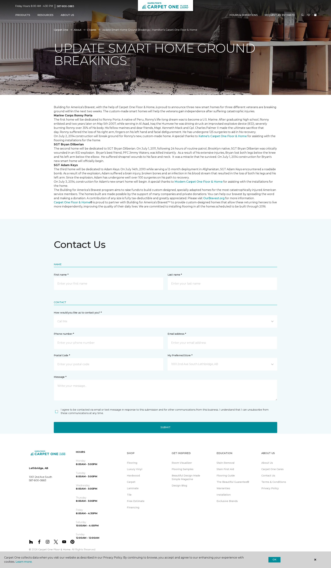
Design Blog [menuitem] (179, 485)
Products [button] (22, 15)
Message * (60, 377)
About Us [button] (67, 15)
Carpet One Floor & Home (72, 202)
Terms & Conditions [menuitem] (273, 482)
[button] (302, 15)
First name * (61, 274)
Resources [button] (45, 15)
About (77, 29)
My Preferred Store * (180, 355)
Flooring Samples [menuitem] (182, 469)
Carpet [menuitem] (131, 482)
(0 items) (315, 15)
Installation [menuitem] (224, 494)
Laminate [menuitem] (133, 488)
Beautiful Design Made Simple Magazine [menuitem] (186, 477)
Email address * (177, 334)
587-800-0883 (65, 6)
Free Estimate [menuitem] (135, 501)
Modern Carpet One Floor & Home (198, 181)
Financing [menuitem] (133, 507)
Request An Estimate (280, 15)
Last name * (175, 274)
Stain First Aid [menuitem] (225, 469)
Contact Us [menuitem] (268, 475)
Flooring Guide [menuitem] (226, 475)
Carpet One (61, 29)
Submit (165, 427)
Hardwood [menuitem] (133, 475)
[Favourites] (308, 15)
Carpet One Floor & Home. (54, 549)
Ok (274, 559)
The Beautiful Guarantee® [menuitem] (233, 482)
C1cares (91, 29)
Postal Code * (62, 355)
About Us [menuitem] (267, 462)
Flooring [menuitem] (132, 462)
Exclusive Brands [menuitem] (227, 501)
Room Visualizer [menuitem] (182, 462)
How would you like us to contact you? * (78, 312)
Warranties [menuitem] (223, 488)
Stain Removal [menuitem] (225, 462)
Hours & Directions (243, 15)
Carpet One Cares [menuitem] (272, 469)
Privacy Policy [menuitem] (270, 488)
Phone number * (64, 334)
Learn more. (24, 561)
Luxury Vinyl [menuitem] (134, 469)
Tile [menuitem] (129, 494)
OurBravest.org (213, 198)
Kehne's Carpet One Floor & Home (222, 136)
